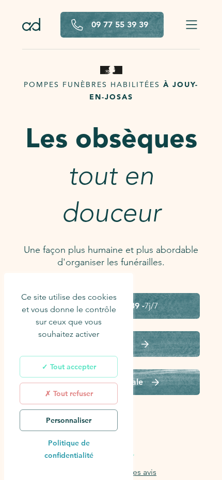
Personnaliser (68, 420)
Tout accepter (72, 366)
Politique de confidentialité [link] (68, 449)
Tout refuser (72, 393)
